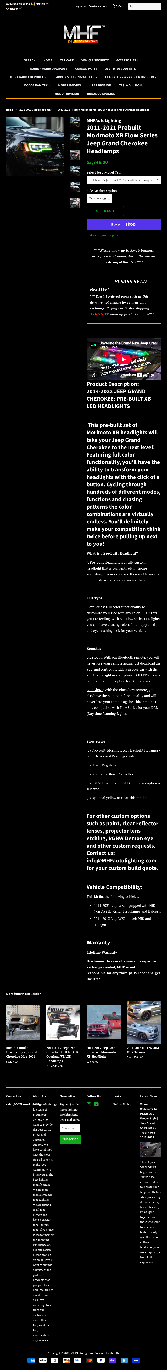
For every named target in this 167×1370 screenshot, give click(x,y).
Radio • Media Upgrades (48, 69)
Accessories (126, 60)
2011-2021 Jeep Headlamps (35, 110)
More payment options (105, 235)
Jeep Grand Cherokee (26, 77)
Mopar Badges (69, 85)
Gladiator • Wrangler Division (130, 77)
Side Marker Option (102, 190)
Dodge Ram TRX (36, 85)
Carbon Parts (86, 69)
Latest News (148, 1096)
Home (47, 60)
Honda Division (67, 94)
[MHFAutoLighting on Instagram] (89, 1105)
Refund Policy (122, 1104)
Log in (78, 6)
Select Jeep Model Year (104, 172)
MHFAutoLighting (82, 1353)
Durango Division (101, 94)
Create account (98, 6)
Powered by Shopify (106, 1353)
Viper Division (100, 85)
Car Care (67, 60)
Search (30, 60)
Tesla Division (130, 85)
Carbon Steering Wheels (74, 77)
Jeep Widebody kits (120, 69)
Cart (121, 6)
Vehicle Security (95, 60)
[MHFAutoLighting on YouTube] (96, 1105)
